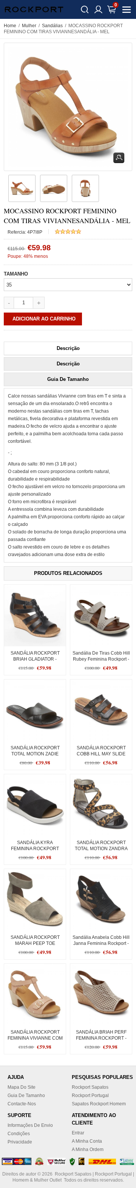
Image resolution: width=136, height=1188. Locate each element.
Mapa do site (22, 1087)
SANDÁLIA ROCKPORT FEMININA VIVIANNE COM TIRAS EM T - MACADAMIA (35, 1038)
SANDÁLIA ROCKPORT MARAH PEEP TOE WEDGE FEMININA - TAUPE (35, 943)
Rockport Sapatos (90, 1087)
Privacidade (20, 1142)
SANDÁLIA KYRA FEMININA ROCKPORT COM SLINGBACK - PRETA (35, 848)
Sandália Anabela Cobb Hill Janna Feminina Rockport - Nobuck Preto (101, 943)
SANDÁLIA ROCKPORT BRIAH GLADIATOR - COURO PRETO (35, 659)
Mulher (29, 25)
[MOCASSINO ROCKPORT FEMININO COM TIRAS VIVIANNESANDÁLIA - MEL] (21, 188)
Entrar (78, 1133)
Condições (19, 1133)
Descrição (68, 348)
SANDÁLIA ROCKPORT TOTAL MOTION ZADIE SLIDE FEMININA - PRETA (35, 754)
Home (10, 25)
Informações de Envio (30, 1125)
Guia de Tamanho (68, 379)
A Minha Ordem (88, 1149)
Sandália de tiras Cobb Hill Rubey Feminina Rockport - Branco (101, 659)
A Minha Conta (87, 1141)
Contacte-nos (22, 1103)
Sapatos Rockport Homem (99, 1103)
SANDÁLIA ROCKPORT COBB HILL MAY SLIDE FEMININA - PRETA (101, 754)
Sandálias (52, 25)
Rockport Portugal (90, 1095)
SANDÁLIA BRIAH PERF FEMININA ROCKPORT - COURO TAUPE (101, 1038)
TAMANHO (16, 274)
